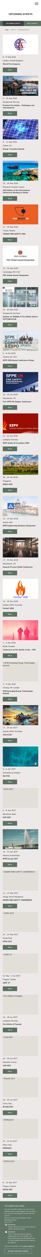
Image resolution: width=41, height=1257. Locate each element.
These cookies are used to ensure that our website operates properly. (22, 1227)
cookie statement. (28, 1246)
